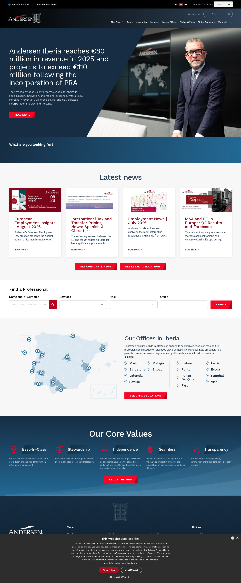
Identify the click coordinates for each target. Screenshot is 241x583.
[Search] (229, 14)
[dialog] (120, 558)
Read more (132, 563)
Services (154, 22)
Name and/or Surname (24, 296)
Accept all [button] (109, 569)
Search (221, 304)
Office (164, 296)
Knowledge (142, 22)
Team (130, 22)
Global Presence (206, 22)
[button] (120, 577)
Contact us (194, 14)
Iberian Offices (169, 22)
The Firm (115, 22)
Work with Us (224, 22)
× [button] (237, 538)
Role (113, 296)
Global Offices (187, 22)
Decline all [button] (131, 569)
